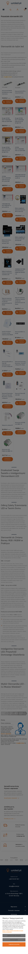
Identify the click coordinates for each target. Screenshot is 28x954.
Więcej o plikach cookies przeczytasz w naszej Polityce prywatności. (12, 931)
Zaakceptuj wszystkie (14, 944)
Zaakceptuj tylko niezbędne (14, 935)
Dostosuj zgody (14, 940)
